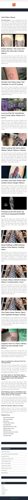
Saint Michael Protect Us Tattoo (10, 426)
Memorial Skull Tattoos (8, 419)
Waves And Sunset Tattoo (8, 417)
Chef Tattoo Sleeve (5, 20)
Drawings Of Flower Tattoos (6, 468)
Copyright (3, 491)
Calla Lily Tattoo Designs (6, 463)
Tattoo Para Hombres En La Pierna (10, 432)
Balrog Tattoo (6, 421)
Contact (3, 487)
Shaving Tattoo (4, 470)
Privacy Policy (4, 489)
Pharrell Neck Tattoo (5, 456)
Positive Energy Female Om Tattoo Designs (9, 454)
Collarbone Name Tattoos (6, 465)
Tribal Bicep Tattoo (7, 430)
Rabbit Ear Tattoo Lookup (8, 428)
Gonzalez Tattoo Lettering (8, 422)
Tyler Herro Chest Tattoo (8, 433)
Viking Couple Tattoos (5, 451)
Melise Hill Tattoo (4, 472)
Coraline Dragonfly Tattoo (6, 461)
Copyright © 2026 (14, 498)
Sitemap (3, 493)
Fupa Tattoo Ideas (7, 424)
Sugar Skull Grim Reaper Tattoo (7, 458)
